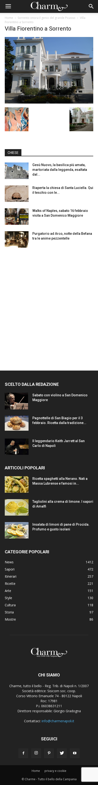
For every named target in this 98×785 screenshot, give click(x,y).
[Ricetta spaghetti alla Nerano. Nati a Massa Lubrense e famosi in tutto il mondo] (17, 484)
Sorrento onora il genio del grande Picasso (46, 18)
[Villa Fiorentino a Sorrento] (49, 102)
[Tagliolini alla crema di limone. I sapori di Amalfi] (17, 507)
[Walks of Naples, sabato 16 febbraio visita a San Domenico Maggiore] (17, 216)
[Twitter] (62, 753)
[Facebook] (23, 753)
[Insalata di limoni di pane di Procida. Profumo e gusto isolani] (17, 530)
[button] (91, 6)
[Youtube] (74, 753)
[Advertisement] (49, 305)
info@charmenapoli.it (58, 721)
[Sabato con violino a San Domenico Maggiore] (16, 401)
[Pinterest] (49, 753)
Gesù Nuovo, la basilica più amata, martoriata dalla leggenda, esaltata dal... (59, 169)
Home (9, 18)
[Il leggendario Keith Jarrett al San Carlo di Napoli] (17, 447)
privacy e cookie (55, 771)
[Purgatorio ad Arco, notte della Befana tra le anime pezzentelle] (17, 239)
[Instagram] (36, 753)
